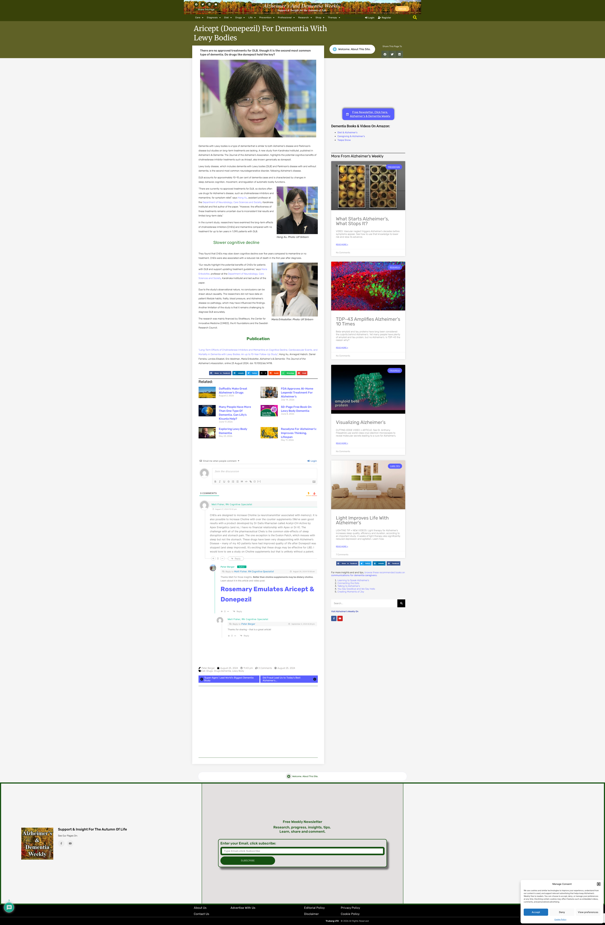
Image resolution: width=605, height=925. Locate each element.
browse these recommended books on (368, 574)
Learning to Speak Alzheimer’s (353, 580)
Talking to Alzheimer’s (348, 586)
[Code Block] (246, 481)
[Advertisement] (258, 722)
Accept (536, 912)
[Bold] (215, 481)
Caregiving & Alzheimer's (351, 136)
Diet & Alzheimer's (347, 132)
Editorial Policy (314, 908)
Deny (562, 912)
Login (313, 461)
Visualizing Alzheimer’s (361, 422)
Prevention (265, 17)
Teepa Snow (344, 140)
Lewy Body (238, 670)
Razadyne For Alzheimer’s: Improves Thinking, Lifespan (299, 433)
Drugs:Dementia (222, 670)
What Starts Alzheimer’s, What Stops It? (362, 221)
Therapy (332, 17)
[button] (598, 884)
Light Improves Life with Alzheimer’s (362, 520)
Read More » (342, 244)
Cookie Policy (560, 919)
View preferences (588, 912)
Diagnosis (212, 17)
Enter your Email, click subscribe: (248, 843)
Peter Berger (228, 567)
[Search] (401, 603)
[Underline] (224, 481)
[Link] (250, 481)
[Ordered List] (233, 481)
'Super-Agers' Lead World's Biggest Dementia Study (229, 679)
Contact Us (201, 914)
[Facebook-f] (334, 618)
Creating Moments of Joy (350, 591)
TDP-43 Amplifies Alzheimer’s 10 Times (368, 321)
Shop (318, 17)
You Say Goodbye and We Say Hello (356, 588)
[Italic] (220, 481)
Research (303, 17)
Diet (226, 17)
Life (250, 17)
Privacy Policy (350, 908)
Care (197, 17)
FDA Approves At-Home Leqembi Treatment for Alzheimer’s (297, 392)
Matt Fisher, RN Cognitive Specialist (254, 571)
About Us (200, 908)
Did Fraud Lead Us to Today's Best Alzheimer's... (281, 679)
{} (255, 481)
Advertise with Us (242, 908)
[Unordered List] (237, 481)
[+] (259, 481)
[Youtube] (340, 618)
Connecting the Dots (348, 583)
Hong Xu (242, 197)
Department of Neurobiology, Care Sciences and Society (232, 202)
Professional (285, 17)
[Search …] (414, 17)
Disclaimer (311, 914)
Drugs (238, 17)
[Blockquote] (242, 481)
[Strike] (228, 481)
